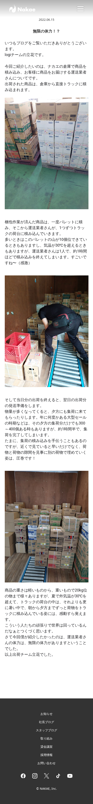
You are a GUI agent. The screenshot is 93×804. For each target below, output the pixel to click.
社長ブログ (46, 722)
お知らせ (46, 714)
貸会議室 (46, 747)
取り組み (46, 738)
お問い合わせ (46, 763)
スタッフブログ (46, 730)
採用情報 (46, 755)
